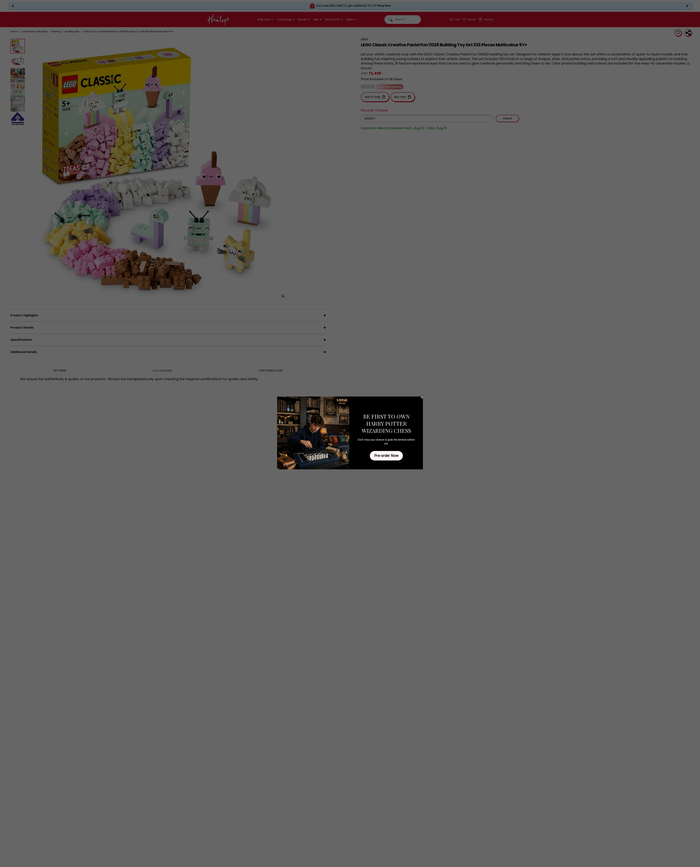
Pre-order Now (386, 455)
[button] (423, 397)
